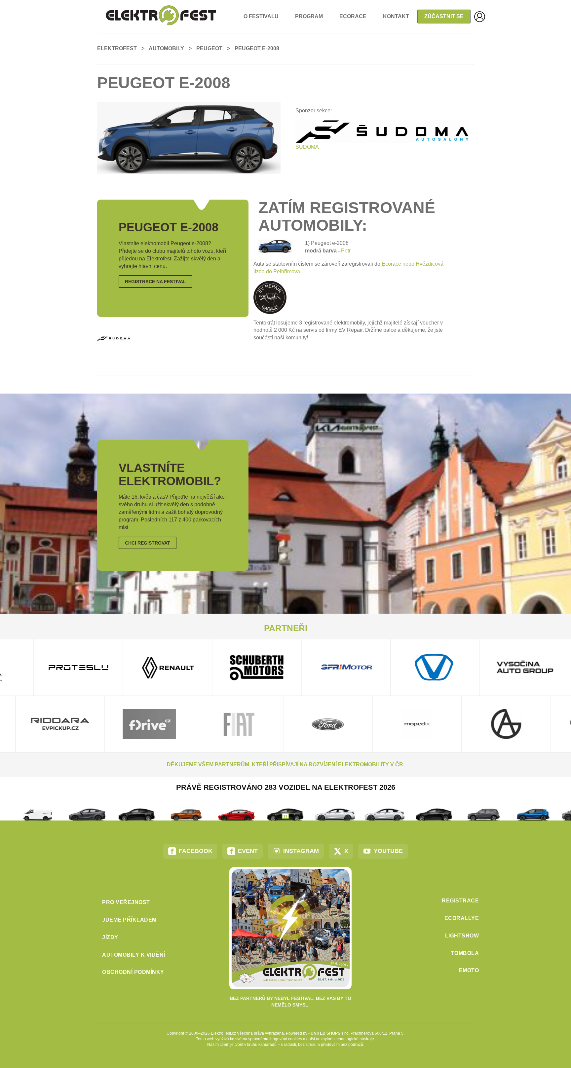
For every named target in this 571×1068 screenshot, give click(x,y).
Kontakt (396, 16)
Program (309, 16)
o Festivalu (261, 16)
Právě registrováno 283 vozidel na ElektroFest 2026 (285, 787)
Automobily (166, 48)
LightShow (462, 935)
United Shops (325, 1033)
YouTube (388, 851)
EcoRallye (461, 918)
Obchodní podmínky (133, 972)
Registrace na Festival (155, 281)
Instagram (301, 851)
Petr (346, 250)
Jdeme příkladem (129, 920)
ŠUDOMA (307, 147)
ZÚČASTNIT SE (444, 16)
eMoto (469, 970)
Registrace (460, 900)
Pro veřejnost (126, 902)
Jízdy (110, 937)
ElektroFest (117, 48)
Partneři (285, 628)
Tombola (465, 953)
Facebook (195, 851)
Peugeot (209, 48)
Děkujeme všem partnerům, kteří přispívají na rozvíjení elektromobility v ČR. (285, 764)
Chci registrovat (147, 543)
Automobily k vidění (133, 955)
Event (248, 851)
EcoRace (352, 16)
